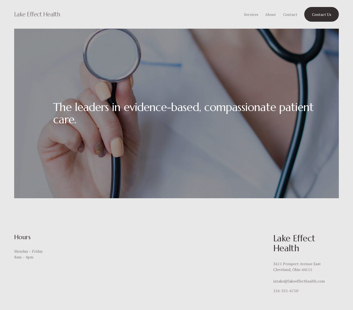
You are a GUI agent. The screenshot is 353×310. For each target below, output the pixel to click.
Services (251, 14)
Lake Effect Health (37, 14)
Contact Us (321, 14)
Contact (290, 14)
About (270, 14)
